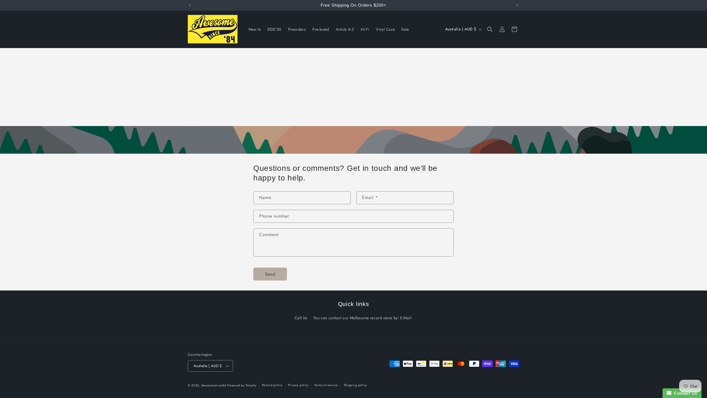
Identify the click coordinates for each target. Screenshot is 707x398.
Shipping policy (355, 385)
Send (270, 274)
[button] (490, 29)
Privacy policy (298, 385)
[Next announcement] (517, 5)
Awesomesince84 (213, 385)
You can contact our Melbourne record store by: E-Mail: (362, 318)
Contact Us (684, 393)
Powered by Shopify (242, 385)
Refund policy (272, 385)
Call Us (301, 318)
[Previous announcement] (190, 5)
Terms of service (326, 385)
